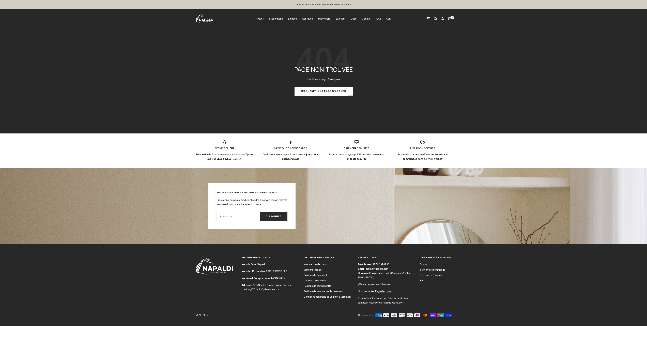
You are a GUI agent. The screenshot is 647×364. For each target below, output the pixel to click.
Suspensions (276, 18)
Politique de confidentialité (317, 285)
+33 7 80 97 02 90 (380, 264)
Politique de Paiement (315, 275)
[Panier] (450, 18)
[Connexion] (442, 18)
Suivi (388, 18)
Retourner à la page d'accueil (323, 91)
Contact (366, 18)
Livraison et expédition (315, 280)
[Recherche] (435, 18)
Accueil (260, 18)
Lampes (292, 18)
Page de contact (383, 291)
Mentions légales (312, 269)
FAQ (378, 18)
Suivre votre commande (432, 269)
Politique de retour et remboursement (323, 291)
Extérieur (340, 18)
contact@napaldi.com (377, 268)
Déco (354, 18)
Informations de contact (316, 264)
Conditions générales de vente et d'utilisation (327, 296)
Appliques (307, 18)
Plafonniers (324, 18)
